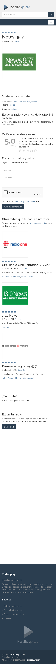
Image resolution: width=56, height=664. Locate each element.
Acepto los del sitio (24, 201)
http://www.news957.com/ (25, 102)
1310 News (9, 315)
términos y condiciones (25, 201)
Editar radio (9, 427)
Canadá (17, 41)
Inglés (12, 105)
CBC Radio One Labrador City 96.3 (26, 264)
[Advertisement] (15, 85)
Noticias (14, 109)
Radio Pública (27, 277)
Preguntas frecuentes (13, 610)
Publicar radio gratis (12, 606)
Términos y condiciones (14, 614)
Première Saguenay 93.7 (19, 366)
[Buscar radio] (51, 14)
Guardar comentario (13, 207)
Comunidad (15, 277)
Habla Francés (8, 378)
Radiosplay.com (17, 654)
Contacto (8, 618)
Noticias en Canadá (37, 223)
